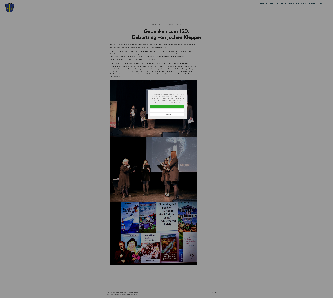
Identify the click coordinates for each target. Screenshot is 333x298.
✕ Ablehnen (167, 114)
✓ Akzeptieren (167, 106)
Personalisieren (167, 110)
